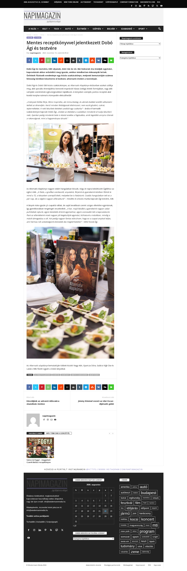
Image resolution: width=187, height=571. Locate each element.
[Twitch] (153, 6)
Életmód (81, 28)
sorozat (125, 536)
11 (82, 506)
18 (82, 511)
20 (94, 511)
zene (135, 552)
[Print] (73, 60)
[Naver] (111, 60)
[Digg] (105, 60)
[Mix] (92, 60)
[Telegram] (86, 60)
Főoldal (29, 35)
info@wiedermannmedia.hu (54, 502)
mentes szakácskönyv (79, 375)
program (147, 531)
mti (155, 525)
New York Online (71, 2)
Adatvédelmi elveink (93, 565)
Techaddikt (30, 522)
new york (125, 531)
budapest (148, 493)
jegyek (154, 508)
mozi (147, 525)
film (137, 503)
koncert (147, 519)
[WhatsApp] (48, 60)
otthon (135, 531)
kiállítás (124, 519)
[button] (159, 29)
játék (134, 513)
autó (143, 487)
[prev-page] (109, 433)
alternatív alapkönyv (43, 375)
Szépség (97, 28)
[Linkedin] (140, 6)
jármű (125, 513)
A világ (32, 28)
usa (140, 546)
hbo (122, 508)
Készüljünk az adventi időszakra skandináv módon (43, 402)
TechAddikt (98, 2)
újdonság (145, 551)
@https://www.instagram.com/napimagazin (114, 469)
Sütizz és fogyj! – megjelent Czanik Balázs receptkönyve (39, 461)
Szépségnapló (112, 2)
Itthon (42, 35)
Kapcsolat (157, 565)
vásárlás (124, 552)
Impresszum (140, 565)
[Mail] (52, 420)
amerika (125, 487)
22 (105, 511)
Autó (68, 28)
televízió (135, 541)
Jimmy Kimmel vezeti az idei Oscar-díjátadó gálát (96, 402)
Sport (141, 28)
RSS (158, 2)
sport (136, 536)
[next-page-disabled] (112, 433)
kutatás (124, 525)
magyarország (136, 525)
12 (88, 506)
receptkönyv (94, 375)
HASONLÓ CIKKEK (35, 433)
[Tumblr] (79, 60)
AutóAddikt (86, 2)
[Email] (67, 60)
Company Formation (129, 2)
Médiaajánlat (128, 565)
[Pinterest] (144, 6)
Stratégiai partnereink (112, 565)
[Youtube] (161, 6)
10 (76, 506)
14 (99, 506)
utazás (149, 546)
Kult (45, 28)
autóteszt (125, 492)
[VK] (98, 60)
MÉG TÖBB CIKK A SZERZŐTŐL (58, 433)
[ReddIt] (61, 60)
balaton (135, 493)
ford (144, 503)
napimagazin (35, 53)
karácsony (145, 513)
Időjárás (58, 2)
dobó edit (65, 375)
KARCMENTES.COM (147, 2)
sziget (155, 536)
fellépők (156, 498)
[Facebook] (131, 6)
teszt (143, 541)
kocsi (134, 519)
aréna (135, 487)
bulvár (123, 498)
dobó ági (56, 375)
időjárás (132, 508)
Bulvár (111, 28)
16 (111, 506)
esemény (146, 498)
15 (105, 506)
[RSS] (148, 6)
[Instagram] (136, 6)
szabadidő (145, 537)
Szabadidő (126, 28)
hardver (152, 503)
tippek (152, 541)
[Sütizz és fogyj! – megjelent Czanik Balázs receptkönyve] (40, 447)
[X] (157, 6)
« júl (74, 526)
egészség (134, 498)
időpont (145, 508)
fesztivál (126, 503)
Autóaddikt (40, 522)
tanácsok (125, 541)
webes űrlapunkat (56, 499)
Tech (56, 28)
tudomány (128, 546)
